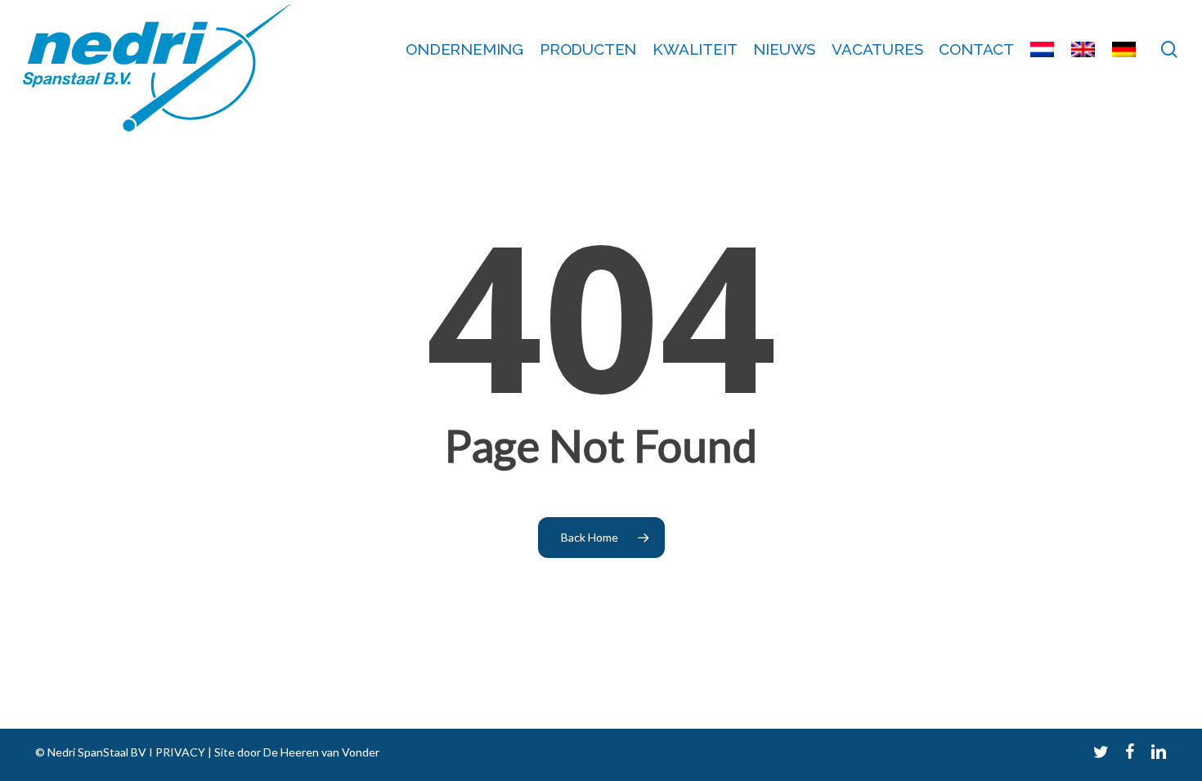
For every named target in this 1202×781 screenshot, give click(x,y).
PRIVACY (179, 752)
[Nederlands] (1042, 49)
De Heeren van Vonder (321, 752)
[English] (1083, 49)
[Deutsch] (1124, 49)
